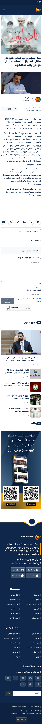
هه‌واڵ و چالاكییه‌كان (32, 647)
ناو (40, 283)
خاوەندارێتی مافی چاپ (34, 710)
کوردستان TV (29, 98)
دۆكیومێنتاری (13, 599)
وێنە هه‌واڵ (14, 609)
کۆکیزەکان (23, 710)
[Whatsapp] (10, 222)
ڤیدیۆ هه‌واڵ (14, 613)
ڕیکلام (16, 656)
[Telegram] (17, 222)
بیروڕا (37, 656)
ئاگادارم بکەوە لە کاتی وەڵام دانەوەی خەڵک (28, 300)
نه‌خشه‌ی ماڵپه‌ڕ (13, 633)
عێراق (21, 231)
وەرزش (37, 613)
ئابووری (36, 609)
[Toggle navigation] (3, 10)
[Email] (3, 222)
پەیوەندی (15, 647)
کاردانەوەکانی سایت (34, 706)
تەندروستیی (35, 618)
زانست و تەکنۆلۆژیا (12, 604)
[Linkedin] (24, 222)
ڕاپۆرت (37, 638)
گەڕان (9, 693)
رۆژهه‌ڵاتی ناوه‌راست (32, 231)
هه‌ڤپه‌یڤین (35, 633)
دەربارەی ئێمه (13, 643)
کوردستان (36, 595)
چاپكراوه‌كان (35, 643)
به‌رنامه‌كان (36, 652)
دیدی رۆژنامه (14, 618)
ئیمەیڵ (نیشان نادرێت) (34, 290)
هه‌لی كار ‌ (15, 652)
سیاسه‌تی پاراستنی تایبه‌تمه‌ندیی (19, 706)
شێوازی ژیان (14, 595)
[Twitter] (31, 222)
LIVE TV (22, 720)
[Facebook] (38, 222)
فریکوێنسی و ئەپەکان (11, 638)
